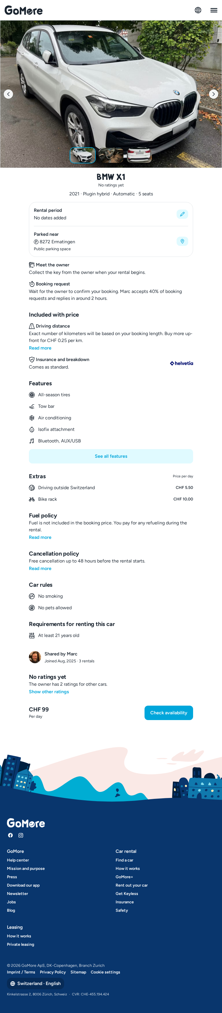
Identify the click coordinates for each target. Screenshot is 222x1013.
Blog (11, 910)
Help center (18, 860)
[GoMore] (23, 10)
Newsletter (17, 893)
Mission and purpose (26, 868)
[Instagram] (20, 835)
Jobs (11, 902)
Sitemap (78, 972)
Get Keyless (127, 893)
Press (12, 876)
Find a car (124, 860)
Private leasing (20, 944)
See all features (111, 456)
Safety (122, 910)
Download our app (23, 885)
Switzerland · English (39, 983)
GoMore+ (124, 876)
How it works (128, 868)
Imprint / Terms (21, 972)
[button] (111, 214)
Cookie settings (105, 972)
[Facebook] (10, 835)
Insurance (125, 902)
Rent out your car (132, 885)
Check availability (168, 712)
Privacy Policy (53, 972)
